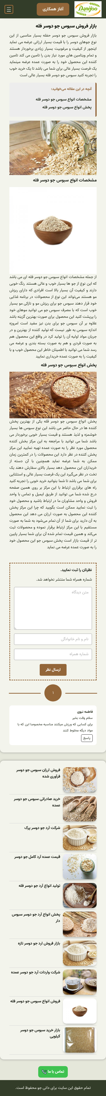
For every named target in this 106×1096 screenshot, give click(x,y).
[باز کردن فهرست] (8, 9)
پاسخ (86, 738)
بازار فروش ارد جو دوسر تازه (39, 944)
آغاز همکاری (53, 9)
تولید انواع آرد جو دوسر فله (39, 886)
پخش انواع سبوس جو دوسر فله (66, 107)
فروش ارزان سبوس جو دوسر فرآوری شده (38, 773)
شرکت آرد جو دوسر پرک (42, 828)
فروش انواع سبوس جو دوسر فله (35, 1001)
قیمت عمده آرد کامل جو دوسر (37, 857)
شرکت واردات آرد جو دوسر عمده (35, 972)
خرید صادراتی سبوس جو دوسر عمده (37, 802)
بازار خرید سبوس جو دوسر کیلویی (40, 1033)
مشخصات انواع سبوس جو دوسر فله (63, 99)
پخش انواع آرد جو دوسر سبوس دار (36, 918)
